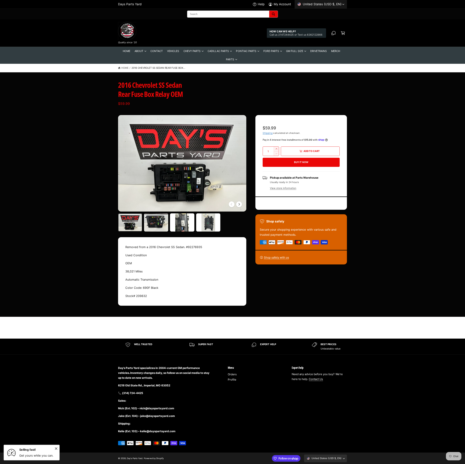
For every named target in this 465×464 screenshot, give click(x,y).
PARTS (230, 59)
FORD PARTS (271, 51)
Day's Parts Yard (134, 458)
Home (125, 67)
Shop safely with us (276, 257)
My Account (282, 4)
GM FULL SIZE (294, 51)
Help (261, 4)
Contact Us (316, 379)
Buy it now (301, 162)
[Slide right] (239, 204)
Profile (232, 379)
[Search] (273, 14)
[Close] (56, 448)
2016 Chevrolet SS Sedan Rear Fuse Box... (158, 67)
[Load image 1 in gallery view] (130, 222)
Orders (232, 374)
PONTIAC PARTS (246, 51)
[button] (343, 33)
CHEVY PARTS (192, 51)
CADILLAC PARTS (218, 51)
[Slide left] (231, 204)
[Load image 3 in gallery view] (182, 222)
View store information (283, 188)
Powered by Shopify (153, 458)
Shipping (268, 133)
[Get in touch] (333, 33)
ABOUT (139, 51)
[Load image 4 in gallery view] (208, 222)
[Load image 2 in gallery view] (156, 222)
